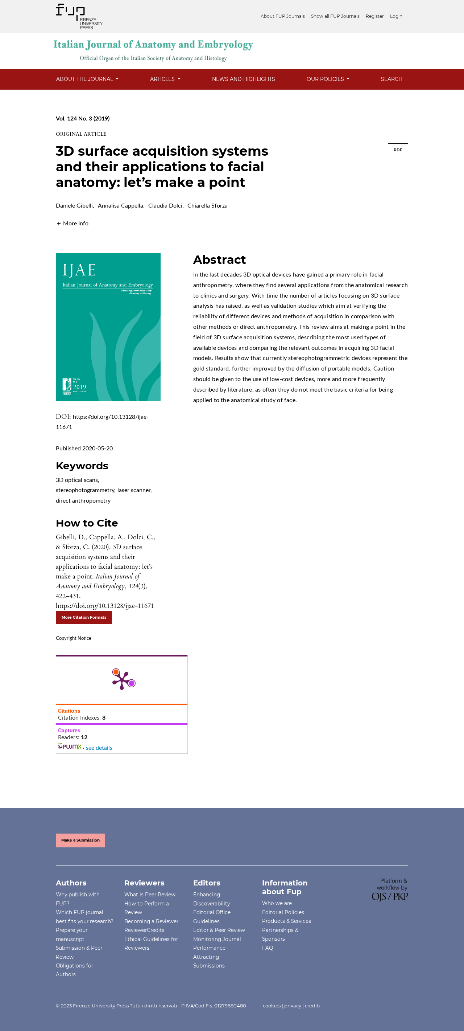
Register (375, 16)
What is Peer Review (149, 894)
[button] (72, 223)
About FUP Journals (283, 16)
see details (99, 748)
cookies (272, 1006)
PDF (398, 150)
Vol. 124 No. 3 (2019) (82, 119)
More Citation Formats (84, 617)
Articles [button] (163, 79)
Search (391, 79)
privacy (292, 1006)
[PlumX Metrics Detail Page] (122, 680)
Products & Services (286, 921)
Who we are (277, 903)
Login (396, 16)
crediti (312, 1006)
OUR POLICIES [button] (326, 79)
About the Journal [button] (85, 79)
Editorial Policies (283, 912)
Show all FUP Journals (335, 16)
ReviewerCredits (144, 930)
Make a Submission (80, 840)
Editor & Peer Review (219, 930)
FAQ (267, 948)
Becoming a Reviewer (151, 921)
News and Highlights (243, 79)
